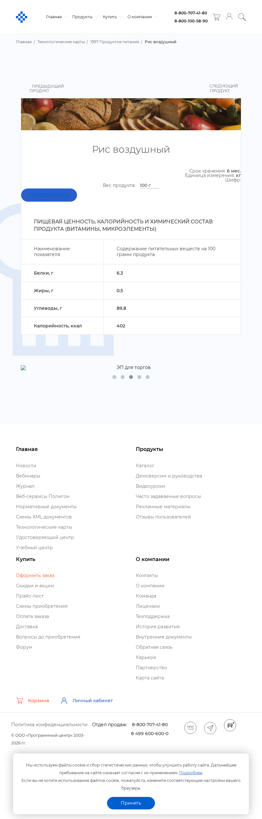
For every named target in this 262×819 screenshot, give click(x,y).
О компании (140, 16)
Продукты (82, 16)
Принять (131, 803)
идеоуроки (150, 486)
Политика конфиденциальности (49, 724)
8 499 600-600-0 (149, 733)
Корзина (38, 700)
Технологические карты (44, 527)
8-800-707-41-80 (190, 13)
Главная (54, 16)
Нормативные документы (46, 507)
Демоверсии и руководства (169, 476)
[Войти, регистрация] (229, 17)
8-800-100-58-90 (191, 21)
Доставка (27, 627)
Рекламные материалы (163, 507)
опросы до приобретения (48, 637)
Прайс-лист (30, 596)
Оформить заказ (35, 575)
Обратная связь (154, 647)
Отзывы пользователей (163, 517)
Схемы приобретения (41, 606)
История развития (158, 627)
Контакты (147, 575)
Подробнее (190, 772)
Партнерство (151, 667)
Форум (24, 647)
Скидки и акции (35, 586)
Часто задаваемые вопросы (168, 496)
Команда (146, 596)
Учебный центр (34, 547)
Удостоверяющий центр (45, 537)
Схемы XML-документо (44, 517)
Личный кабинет (93, 700)
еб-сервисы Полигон (42, 496)
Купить (110, 16)
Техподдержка (153, 616)
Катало (145, 466)
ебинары (28, 476)
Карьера (146, 657)
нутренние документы (164, 637)
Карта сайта (150, 678)
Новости (26, 466)
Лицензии (148, 606)
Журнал (25, 486)
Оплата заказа (32, 616)
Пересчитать (49, 195)
